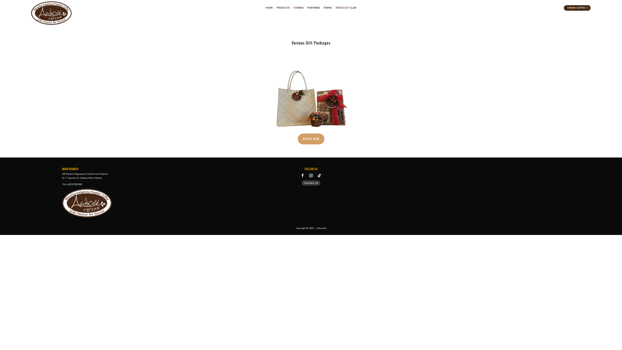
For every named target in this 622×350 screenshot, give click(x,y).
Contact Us (311, 182)
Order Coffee (576, 7)
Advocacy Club (345, 8)
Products (283, 8)
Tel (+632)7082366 (72, 184)
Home (269, 8)
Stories (299, 8)
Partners (313, 8)
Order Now (311, 139)
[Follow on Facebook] (302, 175)
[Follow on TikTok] (319, 175)
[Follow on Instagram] (311, 175)
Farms (328, 8)
